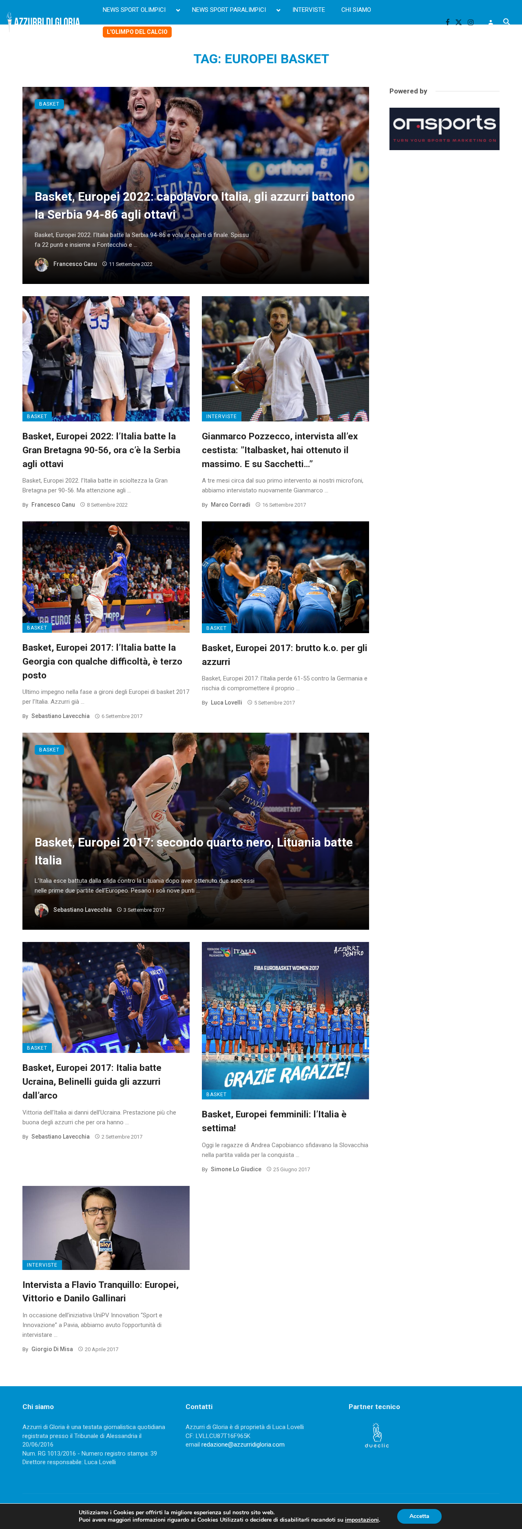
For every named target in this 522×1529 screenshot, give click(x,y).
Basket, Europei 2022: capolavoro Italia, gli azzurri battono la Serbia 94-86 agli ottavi (195, 206)
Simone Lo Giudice (236, 1169)
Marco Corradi (230, 504)
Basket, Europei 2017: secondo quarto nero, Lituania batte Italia (194, 851)
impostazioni (362, 1520)
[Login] (490, 22)
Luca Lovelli (226, 702)
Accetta (419, 1516)
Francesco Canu (75, 264)
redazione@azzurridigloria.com (243, 1444)
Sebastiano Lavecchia (60, 716)
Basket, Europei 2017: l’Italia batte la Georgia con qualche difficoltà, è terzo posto (102, 661)
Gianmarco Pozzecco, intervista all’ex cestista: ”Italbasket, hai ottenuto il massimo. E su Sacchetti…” (280, 450)
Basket (49, 104)
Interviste (221, 416)
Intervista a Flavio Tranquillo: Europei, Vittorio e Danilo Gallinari (100, 1291)
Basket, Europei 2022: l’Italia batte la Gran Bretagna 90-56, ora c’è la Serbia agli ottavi (101, 450)
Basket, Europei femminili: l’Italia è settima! (274, 1121)
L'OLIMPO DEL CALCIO (137, 32)
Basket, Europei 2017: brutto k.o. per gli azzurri (284, 655)
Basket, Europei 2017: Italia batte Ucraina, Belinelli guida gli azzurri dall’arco (91, 1081)
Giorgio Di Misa (52, 1349)
